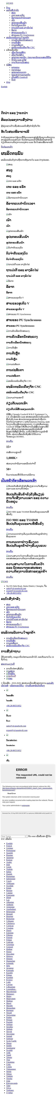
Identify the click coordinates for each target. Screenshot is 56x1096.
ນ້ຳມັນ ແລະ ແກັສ (18, 60)
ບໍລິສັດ (9, 65)
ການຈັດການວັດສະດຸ (20, 62)
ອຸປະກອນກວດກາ (18, 72)
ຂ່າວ (8, 82)
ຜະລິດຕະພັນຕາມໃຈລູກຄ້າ (17, 37)
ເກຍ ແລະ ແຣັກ (17, 15)
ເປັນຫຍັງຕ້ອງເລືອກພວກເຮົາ (18, 480)
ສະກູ (13, 13)
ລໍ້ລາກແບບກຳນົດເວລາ (21, 18)
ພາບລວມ (15, 67)
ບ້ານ (8, 8)
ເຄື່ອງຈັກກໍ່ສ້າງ (17, 55)
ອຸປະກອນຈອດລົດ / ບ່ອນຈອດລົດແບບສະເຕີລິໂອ (31, 57)
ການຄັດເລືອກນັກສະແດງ (22, 40)
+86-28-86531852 (13, 593)
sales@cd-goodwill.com (16, 588)
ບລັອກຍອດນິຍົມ (17, 685)
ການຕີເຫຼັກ (16, 42)
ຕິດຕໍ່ (13, 80)
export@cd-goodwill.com (16, 591)
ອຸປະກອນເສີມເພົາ (19, 23)
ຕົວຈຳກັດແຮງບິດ (18, 25)
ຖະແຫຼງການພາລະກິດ (20, 75)
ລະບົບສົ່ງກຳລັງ (12, 10)
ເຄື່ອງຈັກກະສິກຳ (18, 52)
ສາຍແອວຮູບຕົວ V (19, 32)
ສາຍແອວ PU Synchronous (22, 35)
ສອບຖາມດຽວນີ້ (8, 664)
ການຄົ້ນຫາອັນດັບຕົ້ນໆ (35, 685)
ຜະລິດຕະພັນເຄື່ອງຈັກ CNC (23, 47)
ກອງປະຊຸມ (16, 70)
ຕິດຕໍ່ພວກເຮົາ (7, 147)
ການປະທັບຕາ (17, 45)
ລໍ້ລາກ (14, 30)
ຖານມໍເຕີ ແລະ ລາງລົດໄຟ (22, 28)
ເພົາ (13, 20)
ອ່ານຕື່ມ (9, 441)
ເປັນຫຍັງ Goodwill (19, 77)
